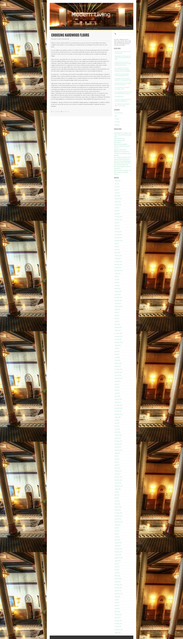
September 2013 (118, 593)
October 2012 (118, 626)
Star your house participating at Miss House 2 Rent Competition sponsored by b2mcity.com (122, 162)
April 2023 (117, 249)
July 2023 (117, 243)
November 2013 (118, 587)
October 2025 (118, 204)
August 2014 (118, 560)
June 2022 (117, 279)
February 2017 (118, 471)
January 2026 (118, 201)
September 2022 (118, 270)
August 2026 (118, 180)
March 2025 (117, 213)
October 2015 (118, 519)
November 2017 (118, 444)
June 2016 (117, 495)
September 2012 (118, 629)
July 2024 (117, 222)
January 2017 (118, 474)
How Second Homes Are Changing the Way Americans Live (123, 83)
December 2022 (118, 261)
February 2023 (118, 255)
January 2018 (118, 438)
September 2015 (118, 522)
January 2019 (118, 402)
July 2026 (117, 183)
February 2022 (118, 291)
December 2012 (118, 620)
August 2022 (118, 273)
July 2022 (117, 276)
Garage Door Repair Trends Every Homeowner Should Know (123, 100)
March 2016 (117, 504)
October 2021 (118, 303)
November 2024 (118, 219)
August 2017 (117, 453)
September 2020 (119, 342)
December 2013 (118, 584)
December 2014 (118, 548)
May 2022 (117, 282)
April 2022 (117, 285)
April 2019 (117, 393)
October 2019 (118, 375)
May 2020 (117, 354)
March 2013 (117, 611)
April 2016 (117, 501)
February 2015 (118, 542)
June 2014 (117, 566)
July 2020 (117, 348)
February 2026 (118, 198)
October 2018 (118, 411)
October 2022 (118, 267)
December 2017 (118, 441)
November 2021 (118, 300)
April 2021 (117, 321)
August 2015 (118, 525)
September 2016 (118, 486)
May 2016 (117, 498)
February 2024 (118, 231)
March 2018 (117, 432)
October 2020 (118, 339)
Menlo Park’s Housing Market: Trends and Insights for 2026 (122, 74)
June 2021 (117, 315)
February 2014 (118, 578)
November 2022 (118, 264)
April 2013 (117, 608)
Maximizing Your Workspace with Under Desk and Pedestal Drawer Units (123, 57)
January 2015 (118, 545)
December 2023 (118, 234)
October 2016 (118, 483)
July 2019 (117, 384)
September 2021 (118, 306)
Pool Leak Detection (119, 138)
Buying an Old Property (120, 150)
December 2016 (118, 477)
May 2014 (117, 569)
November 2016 (118, 480)
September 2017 (118, 450)
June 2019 (117, 387)
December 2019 (118, 369)
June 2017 (117, 459)
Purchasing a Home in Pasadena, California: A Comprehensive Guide (123, 79)
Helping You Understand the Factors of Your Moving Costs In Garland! (122, 153)
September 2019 (118, 378)
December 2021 (118, 297)
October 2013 (118, 590)
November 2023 (118, 237)
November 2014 (118, 551)
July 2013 (117, 599)
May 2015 (117, 533)
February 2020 (118, 363)
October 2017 (118, 447)
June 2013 (117, 602)
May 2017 (117, 462)
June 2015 (117, 531)
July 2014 (117, 563)
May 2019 (117, 390)
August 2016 (118, 489)
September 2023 (118, 240)
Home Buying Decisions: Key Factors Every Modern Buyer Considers (123, 92)
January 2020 (118, 366)
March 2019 (117, 396)
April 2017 (117, 465)
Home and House (65, 111)
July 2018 (117, 420)
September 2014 (118, 557)
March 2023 (117, 252)
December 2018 (118, 405)
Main (116, 115)
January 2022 (118, 294)
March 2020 (117, 360)
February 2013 (118, 614)
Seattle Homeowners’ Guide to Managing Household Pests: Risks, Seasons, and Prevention (123, 63)
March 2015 (117, 539)
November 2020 (118, 336)
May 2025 (117, 210)
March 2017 (117, 468)
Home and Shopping (56, 111)
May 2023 (117, 246)
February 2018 (118, 435)
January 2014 (118, 581)
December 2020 (118, 333)
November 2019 (118, 372)
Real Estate (117, 121)
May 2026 (117, 189)
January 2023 (118, 258)
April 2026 (117, 192)
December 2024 (118, 216)
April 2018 (117, 429)
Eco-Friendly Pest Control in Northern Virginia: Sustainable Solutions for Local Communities (122, 69)
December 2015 (118, 513)
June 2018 (117, 423)
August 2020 (118, 345)
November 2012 (118, 623)
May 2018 (117, 426)
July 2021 (117, 312)
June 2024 (117, 225)
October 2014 (118, 554)
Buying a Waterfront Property (122, 159)
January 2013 (118, 617)
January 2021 (118, 330)
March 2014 (117, 575)
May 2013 (117, 605)
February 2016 (118, 507)
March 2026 (117, 195)
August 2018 (118, 417)
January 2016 (118, 510)
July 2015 (117, 528)
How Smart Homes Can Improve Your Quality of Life (122, 88)
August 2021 (117, 309)
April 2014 (117, 572)
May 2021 (117, 318)
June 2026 (117, 186)
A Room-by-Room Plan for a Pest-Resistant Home (123, 52)
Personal (117, 118)
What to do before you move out (122, 170)
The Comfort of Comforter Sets (122, 157)
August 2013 (117, 596)
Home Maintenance (119, 96)
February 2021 (118, 327)
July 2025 (117, 207)
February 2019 (118, 399)
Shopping (117, 124)
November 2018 (118, 408)
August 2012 (117, 632)
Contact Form (88, 28)
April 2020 (117, 357)
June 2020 (117, 351)
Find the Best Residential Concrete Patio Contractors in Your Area (122, 146)
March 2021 (117, 324)
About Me (95, 28)
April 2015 (117, 536)
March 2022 (117, 288)
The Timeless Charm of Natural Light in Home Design (122, 104)
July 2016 (117, 492)
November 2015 (118, 516)
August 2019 (118, 381)
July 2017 (117, 456)
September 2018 (118, 414)
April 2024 (117, 228)
